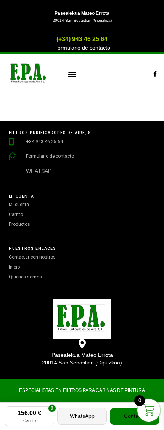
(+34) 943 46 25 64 (82, 39)
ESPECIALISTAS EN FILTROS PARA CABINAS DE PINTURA (82, 390)
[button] (72, 74)
